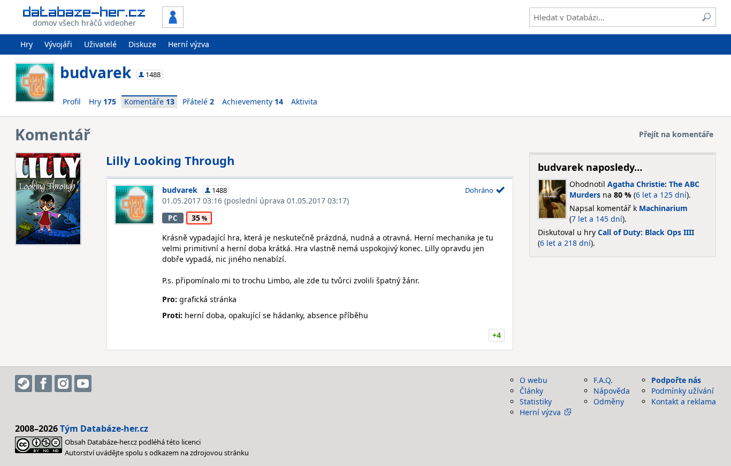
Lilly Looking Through (170, 160)
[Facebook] (43, 383)
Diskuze (142, 44)
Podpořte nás (676, 380)
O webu (533, 380)
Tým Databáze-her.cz (104, 428)
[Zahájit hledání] (706, 17)
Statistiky (536, 401)
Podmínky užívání (682, 391)
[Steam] (23, 383)
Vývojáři (58, 44)
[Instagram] (63, 383)
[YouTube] (83, 383)
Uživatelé (100, 44)
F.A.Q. (603, 380)
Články (531, 391)
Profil (72, 101)
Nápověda (611, 391)
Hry (26, 44)
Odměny (608, 401)
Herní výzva (188, 44)
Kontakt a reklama (683, 401)
